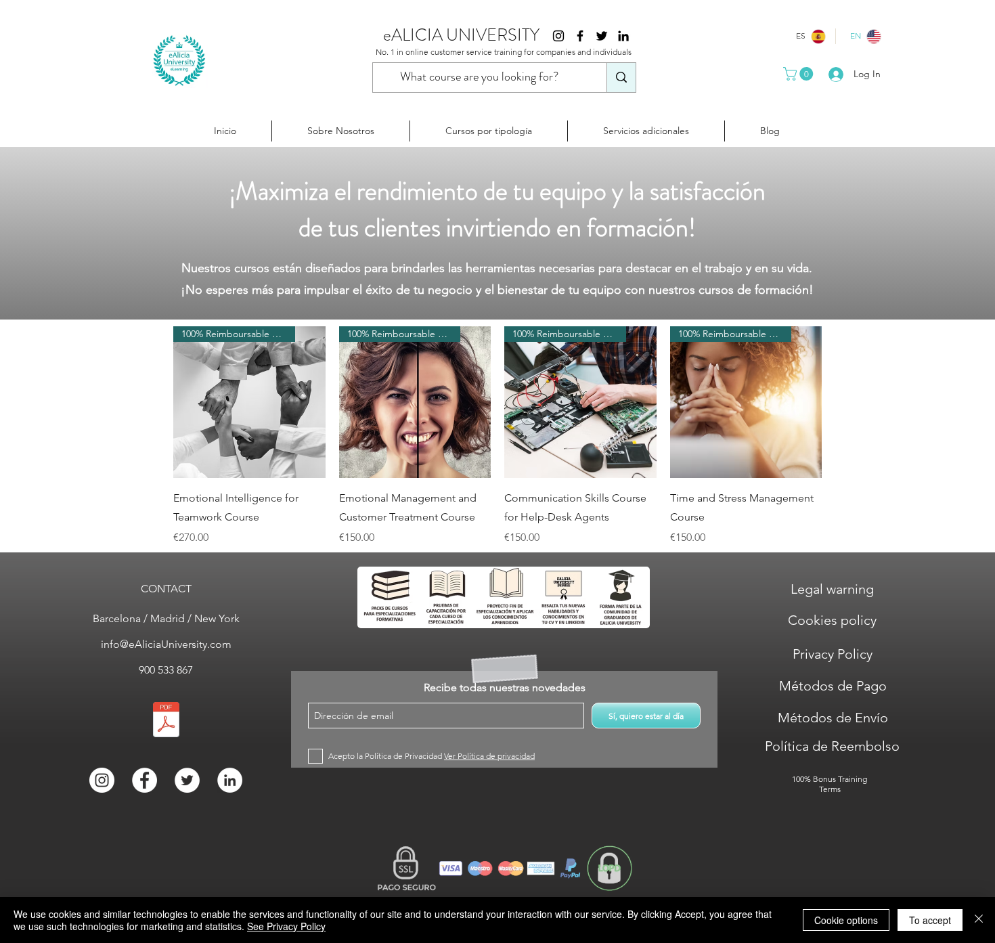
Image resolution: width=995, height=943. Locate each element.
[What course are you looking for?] (621, 77)
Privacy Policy (832, 654)
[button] (799, 74)
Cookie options (846, 920)
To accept (930, 920)
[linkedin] (623, 35)
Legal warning (832, 589)
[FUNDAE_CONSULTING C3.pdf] (166, 721)
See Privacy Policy (286, 926)
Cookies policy (832, 620)
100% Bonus (814, 779)
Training (852, 779)
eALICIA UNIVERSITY (461, 35)
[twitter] (601, 35)
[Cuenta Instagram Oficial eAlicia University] (558, 35)
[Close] (979, 920)
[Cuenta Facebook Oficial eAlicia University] (580, 35)
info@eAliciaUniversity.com (166, 644)
